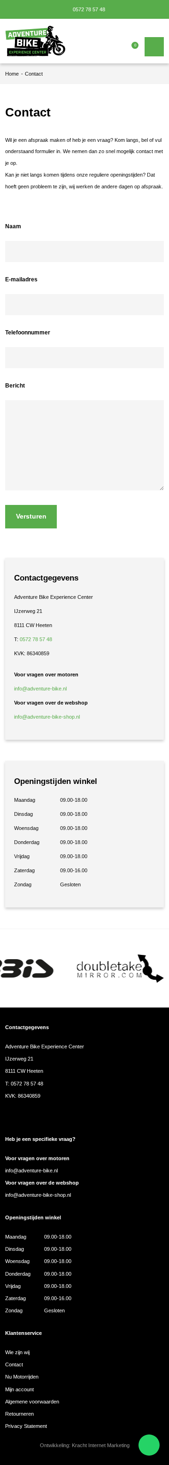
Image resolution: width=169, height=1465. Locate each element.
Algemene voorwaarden (32, 1401)
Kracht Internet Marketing (101, 1445)
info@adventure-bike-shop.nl (47, 717)
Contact (14, 1364)
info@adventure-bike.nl (40, 688)
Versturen (31, 516)
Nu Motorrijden (21, 1377)
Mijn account (19, 1389)
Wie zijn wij (17, 1352)
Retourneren (19, 1414)
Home (12, 74)
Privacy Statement (26, 1426)
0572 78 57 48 (88, 9)
